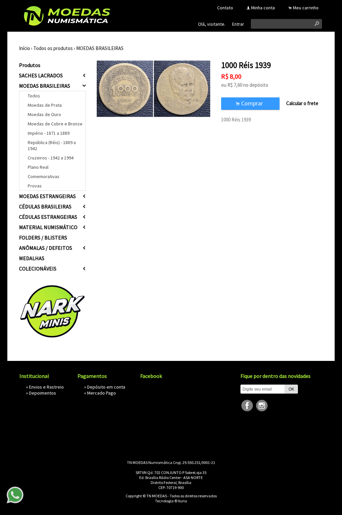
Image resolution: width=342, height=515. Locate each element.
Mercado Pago (101, 393)
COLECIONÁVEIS (37, 268)
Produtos (29, 65)
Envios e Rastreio (46, 387)
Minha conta (263, 8)
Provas (35, 186)
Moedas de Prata (45, 105)
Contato (225, 8)
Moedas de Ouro (44, 114)
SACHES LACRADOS (41, 75)
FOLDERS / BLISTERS (43, 237)
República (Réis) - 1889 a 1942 (52, 145)
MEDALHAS (31, 258)
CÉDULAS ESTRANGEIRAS (48, 216)
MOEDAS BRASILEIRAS (100, 48)
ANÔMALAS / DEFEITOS (45, 247)
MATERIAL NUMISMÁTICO (48, 227)
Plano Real (38, 167)
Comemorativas (43, 176)
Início (24, 48)
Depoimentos (42, 393)
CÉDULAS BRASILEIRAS (45, 206)
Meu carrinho (306, 8)
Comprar (250, 103)
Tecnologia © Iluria (171, 500)
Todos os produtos (53, 48)
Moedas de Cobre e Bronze (55, 124)
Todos (34, 96)
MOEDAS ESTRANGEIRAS (47, 196)
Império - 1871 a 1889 (48, 133)
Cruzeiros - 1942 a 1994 (50, 158)
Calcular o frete (302, 103)
